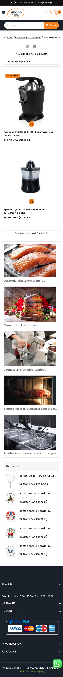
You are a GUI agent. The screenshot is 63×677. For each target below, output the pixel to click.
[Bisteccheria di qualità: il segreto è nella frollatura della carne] (30, 390)
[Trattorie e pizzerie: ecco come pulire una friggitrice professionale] (30, 432)
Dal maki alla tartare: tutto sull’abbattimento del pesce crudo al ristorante (31, 281)
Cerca (53, 25)
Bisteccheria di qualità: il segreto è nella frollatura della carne (29, 409)
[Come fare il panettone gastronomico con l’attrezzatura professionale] (30, 304)
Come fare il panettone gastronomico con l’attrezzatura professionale (28, 325)
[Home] (4, 37)
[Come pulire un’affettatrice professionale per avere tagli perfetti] (30, 348)
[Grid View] (27, 46)
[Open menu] (4, 13)
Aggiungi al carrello (31, 124)
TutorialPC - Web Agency (32, 671)
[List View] (34, 46)
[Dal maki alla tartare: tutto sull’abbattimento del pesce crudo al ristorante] (30, 260)
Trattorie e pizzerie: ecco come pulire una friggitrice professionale (31, 453)
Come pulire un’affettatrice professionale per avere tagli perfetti (31, 370)
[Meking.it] (16, 12)
